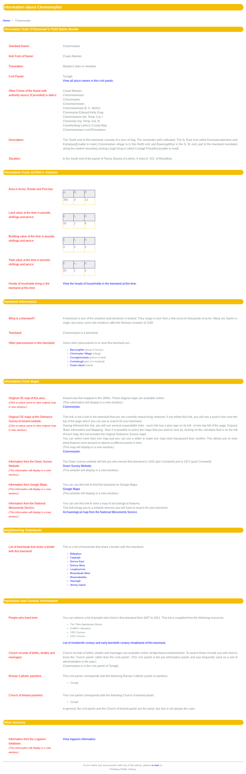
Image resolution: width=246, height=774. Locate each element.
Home (6, 20)
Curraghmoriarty (79, 357)
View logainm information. (79, 739)
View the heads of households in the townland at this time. (100, 283)
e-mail (155, 765)
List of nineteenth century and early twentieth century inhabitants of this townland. (114, 642)
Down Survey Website (77, 465)
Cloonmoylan (71, 406)
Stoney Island (78, 584)
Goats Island (77, 365)
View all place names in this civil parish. (88, 80)
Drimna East (77, 561)
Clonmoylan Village (81, 353)
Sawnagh (75, 580)
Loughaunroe (77, 569)
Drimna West (77, 565)
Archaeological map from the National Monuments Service (100, 512)
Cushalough (77, 361)
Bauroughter (77, 349)
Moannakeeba (78, 577)
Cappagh (75, 557)
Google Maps (71, 489)
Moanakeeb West (80, 573)
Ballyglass (75, 553)
